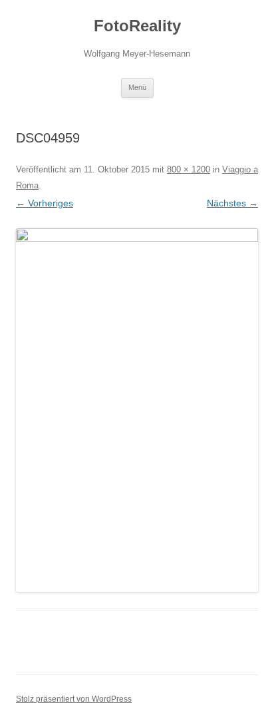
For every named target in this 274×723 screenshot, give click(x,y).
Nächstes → (232, 203)
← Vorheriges (44, 203)
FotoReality (137, 26)
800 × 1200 (188, 169)
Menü (137, 87)
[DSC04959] (137, 410)
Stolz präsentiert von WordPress (74, 699)
